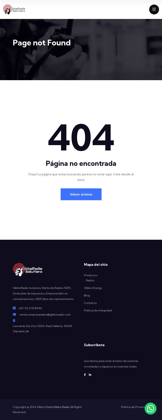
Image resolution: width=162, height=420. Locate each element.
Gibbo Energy (93, 288)
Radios (90, 280)
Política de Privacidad (135, 407)
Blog (87, 295)
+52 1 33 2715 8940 (30, 308)
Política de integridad (98, 310)
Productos (91, 275)
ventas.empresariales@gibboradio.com (45, 314)
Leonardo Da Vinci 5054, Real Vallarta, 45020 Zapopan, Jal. (42, 328)
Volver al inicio (81, 194)
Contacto (90, 303)
